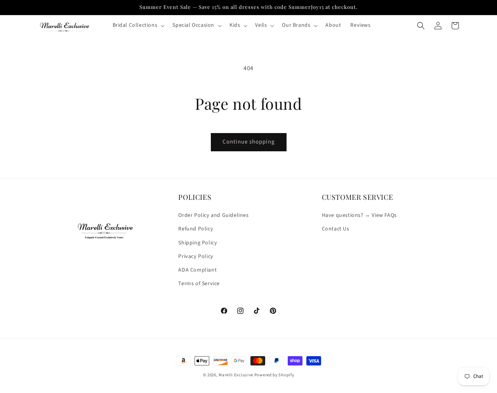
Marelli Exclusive (236, 375)
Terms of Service (199, 283)
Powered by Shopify (274, 375)
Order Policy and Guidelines (213, 215)
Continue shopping (248, 142)
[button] (138, 25)
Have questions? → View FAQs (359, 215)
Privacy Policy (195, 256)
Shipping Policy (197, 243)
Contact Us (335, 229)
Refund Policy (195, 229)
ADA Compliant (197, 270)
